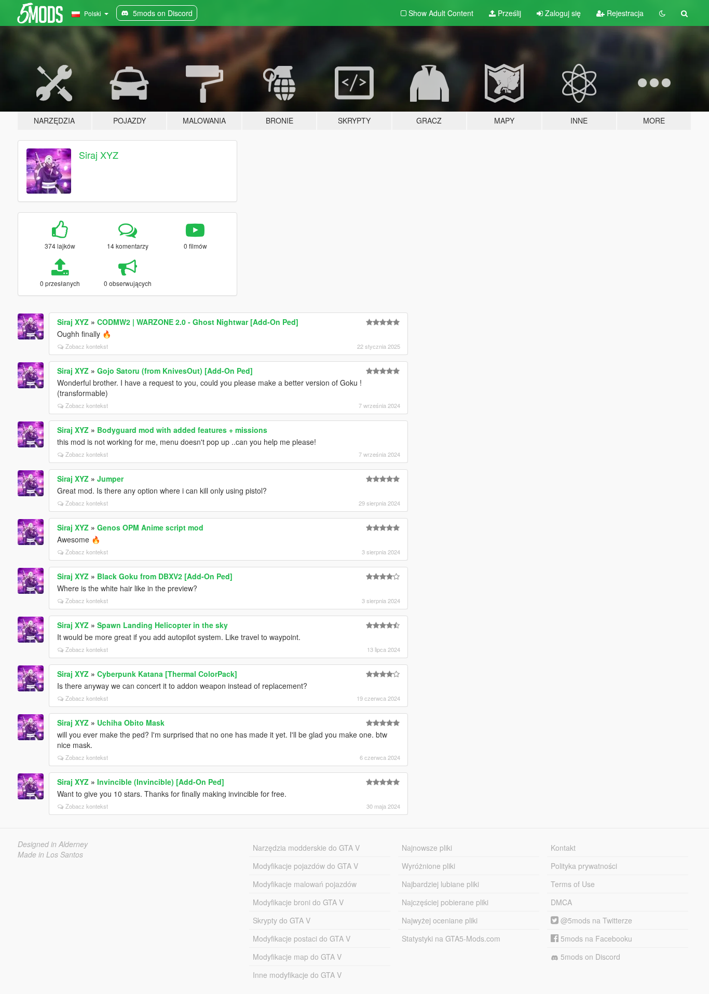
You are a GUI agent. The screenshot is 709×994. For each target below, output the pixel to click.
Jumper (110, 478)
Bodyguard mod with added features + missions (182, 430)
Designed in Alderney (53, 844)
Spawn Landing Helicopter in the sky (162, 625)
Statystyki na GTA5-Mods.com (451, 938)
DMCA (561, 902)
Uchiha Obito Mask (131, 722)
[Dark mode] (662, 13)
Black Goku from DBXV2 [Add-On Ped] (165, 576)
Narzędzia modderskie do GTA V (306, 847)
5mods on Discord (589, 956)
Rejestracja (624, 13)
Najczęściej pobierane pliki (445, 902)
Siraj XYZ (98, 154)
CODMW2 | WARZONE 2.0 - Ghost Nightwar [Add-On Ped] (197, 322)
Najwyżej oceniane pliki (440, 920)
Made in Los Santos (50, 854)
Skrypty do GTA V (281, 920)
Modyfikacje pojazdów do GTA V (305, 866)
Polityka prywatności (584, 866)
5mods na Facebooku (595, 938)
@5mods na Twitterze (595, 920)
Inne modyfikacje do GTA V (297, 975)
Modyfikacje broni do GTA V (298, 902)
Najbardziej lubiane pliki (440, 884)
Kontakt (563, 847)
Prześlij (508, 13)
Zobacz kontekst (86, 346)
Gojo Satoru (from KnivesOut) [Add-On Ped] (175, 370)
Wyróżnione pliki (428, 866)
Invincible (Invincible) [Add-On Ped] (160, 782)
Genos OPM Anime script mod (150, 527)
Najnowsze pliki (427, 847)
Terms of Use (573, 884)
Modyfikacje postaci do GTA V (301, 938)
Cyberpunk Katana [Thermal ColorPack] (167, 674)
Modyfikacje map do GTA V (297, 956)
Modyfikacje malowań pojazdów (305, 884)
